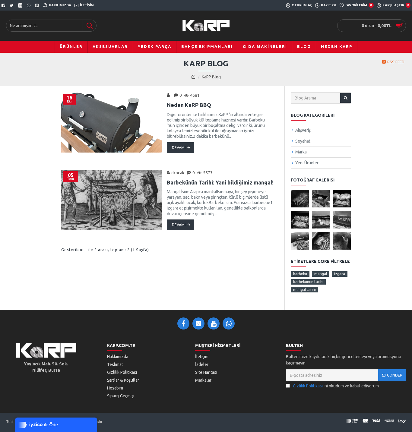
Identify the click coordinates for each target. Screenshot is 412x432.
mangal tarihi (304, 290)
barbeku (300, 274)
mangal (320, 274)
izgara (339, 274)
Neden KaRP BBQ (189, 105)
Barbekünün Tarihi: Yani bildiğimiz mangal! (220, 182)
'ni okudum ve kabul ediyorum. (336, 385)
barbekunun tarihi (308, 282)
